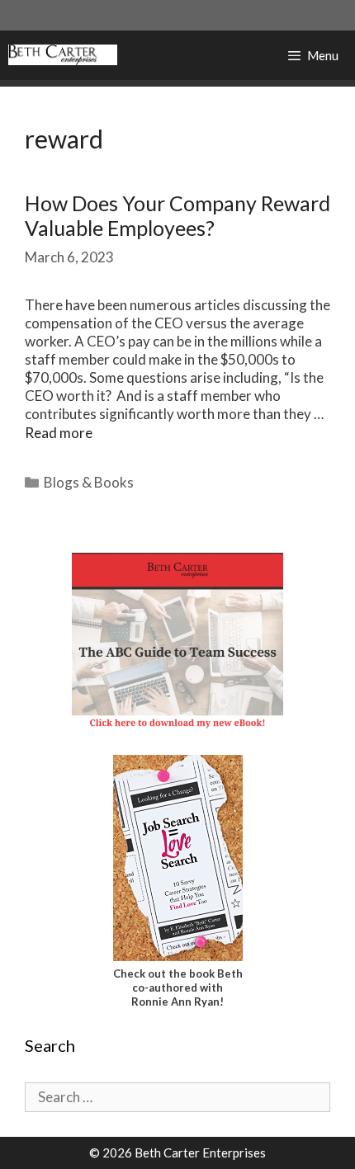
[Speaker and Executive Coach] (62, 54)
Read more (58, 432)
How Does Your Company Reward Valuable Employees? (177, 215)
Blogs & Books (89, 482)
